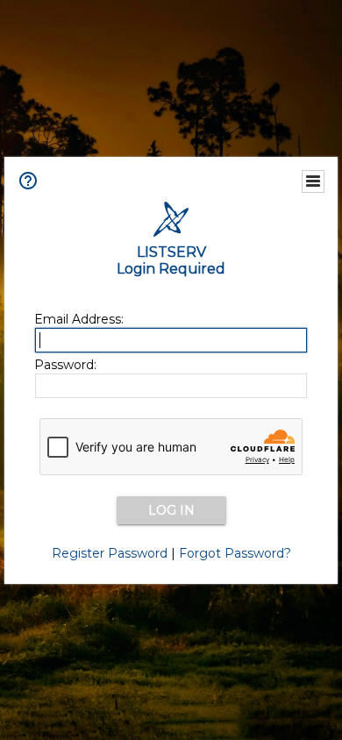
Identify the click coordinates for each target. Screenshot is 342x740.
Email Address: (79, 319)
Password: (65, 365)
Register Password (109, 553)
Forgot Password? (235, 553)
